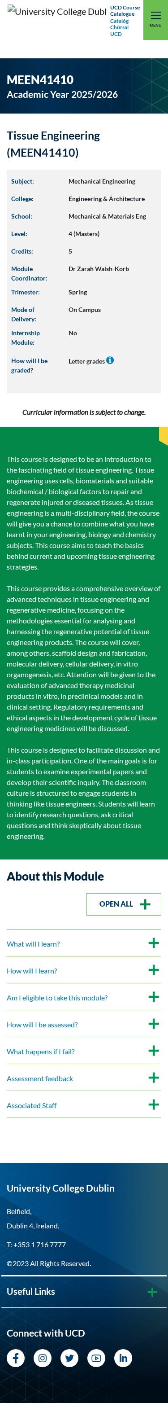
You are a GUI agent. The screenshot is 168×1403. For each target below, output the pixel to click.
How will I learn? (32, 970)
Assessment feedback (40, 1078)
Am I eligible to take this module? (57, 997)
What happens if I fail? (40, 1051)
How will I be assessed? (42, 1024)
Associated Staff (31, 1105)
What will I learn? (33, 943)
